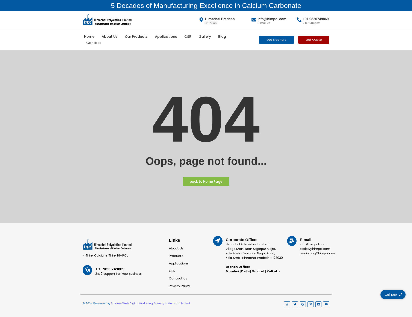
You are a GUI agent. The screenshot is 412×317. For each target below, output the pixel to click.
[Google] (303, 304)
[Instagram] (287, 304)
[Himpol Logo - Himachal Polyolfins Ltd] (107, 19)
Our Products (136, 36)
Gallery (205, 36)
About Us (110, 36)
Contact (93, 42)
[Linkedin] (318, 304)
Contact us (178, 278)
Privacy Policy (179, 286)
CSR (187, 36)
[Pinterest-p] (310, 304)
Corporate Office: (242, 240)
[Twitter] (295, 304)
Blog (222, 36)
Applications (166, 36)
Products (176, 256)
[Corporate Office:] (218, 241)
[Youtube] (326, 304)
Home (89, 36)
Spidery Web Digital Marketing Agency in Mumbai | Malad (150, 303)
